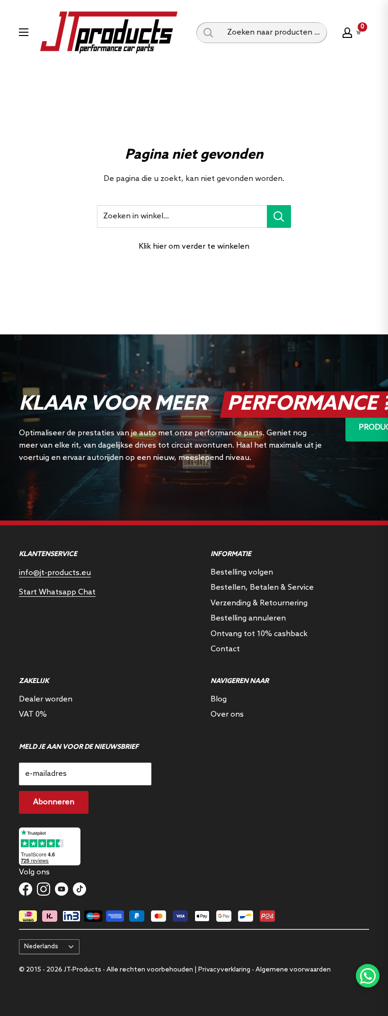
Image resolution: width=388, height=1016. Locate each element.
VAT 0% (33, 714)
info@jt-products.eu (55, 572)
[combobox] (273, 32)
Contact (225, 649)
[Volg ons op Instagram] (43, 889)
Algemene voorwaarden (293, 970)
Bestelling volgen (242, 572)
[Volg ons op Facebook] (25, 889)
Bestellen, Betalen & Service (262, 587)
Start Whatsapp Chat (57, 592)
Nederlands (41, 946)
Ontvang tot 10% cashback (259, 633)
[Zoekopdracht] (208, 32)
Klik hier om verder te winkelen (194, 246)
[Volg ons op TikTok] (79, 889)
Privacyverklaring (224, 970)
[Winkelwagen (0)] (359, 32)
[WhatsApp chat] (367, 976)
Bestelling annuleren (248, 618)
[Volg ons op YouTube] (61, 889)
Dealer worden (45, 699)
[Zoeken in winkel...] (279, 216)
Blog (219, 699)
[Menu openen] (23, 32)
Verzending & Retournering (259, 603)
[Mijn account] (347, 32)
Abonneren (53, 802)
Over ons (227, 714)
